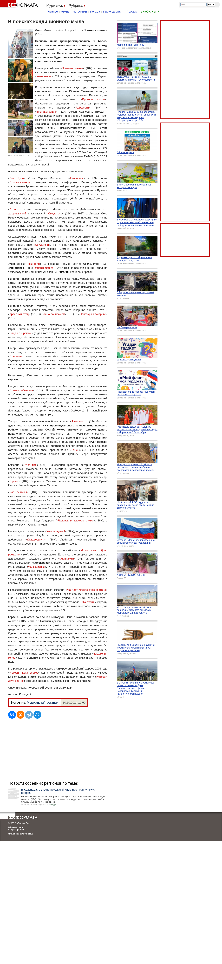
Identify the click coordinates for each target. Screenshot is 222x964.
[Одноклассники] (20, 715)
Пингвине (16, 356)
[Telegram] (29, 715)
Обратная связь (15, 827)
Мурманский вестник (42, 702)
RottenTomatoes (43, 267)
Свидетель (55, 213)
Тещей (75, 449)
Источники (80, 11)
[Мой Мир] (37, 715)
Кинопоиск (76, 178)
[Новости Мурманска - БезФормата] (19, 4)
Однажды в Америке (93, 314)
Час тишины (18, 492)
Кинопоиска (44, 76)
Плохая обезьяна (21, 390)
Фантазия (88, 602)
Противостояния (20, 182)
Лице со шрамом (21, 333)
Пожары (131, 11)
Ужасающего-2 (55, 531)
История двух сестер (24, 672)
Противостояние (72, 68)
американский (17, 213)
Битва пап (30, 464)
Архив (65, 11)
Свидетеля (42, 244)
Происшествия (113, 11)
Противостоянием (93, 99)
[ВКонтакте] (12, 715)
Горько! (14, 481)
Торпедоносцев (46, 111)
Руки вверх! (79, 421)
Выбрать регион (16, 830)
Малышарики (36, 566)
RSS (31, 834)
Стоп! (13, 209)
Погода (95, 11)
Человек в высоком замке (76, 520)
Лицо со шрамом (54, 314)
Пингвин (34, 263)
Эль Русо (17, 178)
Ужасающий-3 (36, 539)
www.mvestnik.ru (21, 155)
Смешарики (66, 558)
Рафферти (82, 107)
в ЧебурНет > (150, 11)
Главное (52, 11)
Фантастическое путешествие (86, 589)
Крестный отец (19, 314)
